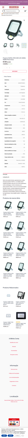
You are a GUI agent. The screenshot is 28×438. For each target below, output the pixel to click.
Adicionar (14, 71)
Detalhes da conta (14, 342)
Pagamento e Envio (14, 381)
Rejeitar (10, 435)
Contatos (14, 385)
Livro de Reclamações (14, 377)
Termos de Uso (14, 369)
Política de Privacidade (14, 373)
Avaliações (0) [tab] (6, 177)
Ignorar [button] (18, 3)
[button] (24, 20)
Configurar (22, 433)
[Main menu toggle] (3, 7)
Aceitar (4, 435)
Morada (14, 346)
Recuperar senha (14, 354)
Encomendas (14, 350)
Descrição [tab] (5, 174)
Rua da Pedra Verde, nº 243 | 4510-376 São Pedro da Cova (14, 401)
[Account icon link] (23, 7)
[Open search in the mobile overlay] (11, 11)
